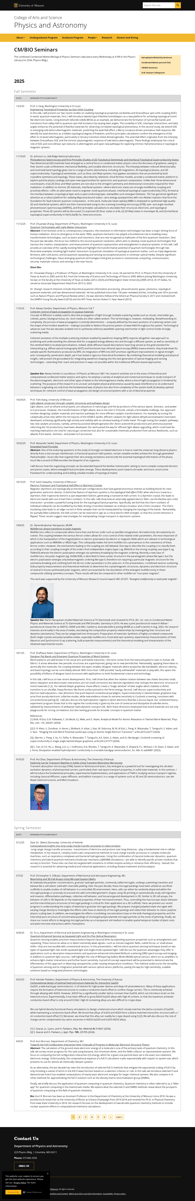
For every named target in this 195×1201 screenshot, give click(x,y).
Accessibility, (108, 1193)
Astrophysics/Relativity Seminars (156, 57)
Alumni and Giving (127, 37)
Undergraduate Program (44, 37)
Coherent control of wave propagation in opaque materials (62, 311)
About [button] (19, 37)
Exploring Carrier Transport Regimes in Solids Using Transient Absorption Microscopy (76, 762)
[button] (32, 1192)
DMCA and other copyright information (85, 1193)
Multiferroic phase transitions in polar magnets (55, 528)
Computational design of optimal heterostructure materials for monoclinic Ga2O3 (74, 982)
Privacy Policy (20, 1182)
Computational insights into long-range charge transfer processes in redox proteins (75, 845)
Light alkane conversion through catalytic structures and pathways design (70, 403)
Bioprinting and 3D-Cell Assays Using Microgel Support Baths (63, 879)
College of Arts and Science (38, 17)
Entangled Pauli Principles (44, 446)
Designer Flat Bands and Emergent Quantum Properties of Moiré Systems (69, 656)
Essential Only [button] (13, 1192)
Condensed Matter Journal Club (156, 62)
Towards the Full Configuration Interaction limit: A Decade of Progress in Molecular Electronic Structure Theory (89, 1044)
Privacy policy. (120, 1193)
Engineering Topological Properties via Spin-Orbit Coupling (61, 109)
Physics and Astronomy (50, 25)
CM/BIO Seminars (149, 67)
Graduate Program (72, 37)
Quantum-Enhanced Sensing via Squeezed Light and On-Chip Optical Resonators (73, 936)
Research (107, 37)
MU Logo (16, 5)
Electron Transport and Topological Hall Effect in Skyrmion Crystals (66, 485)
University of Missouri (31, 5)
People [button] (92, 37)
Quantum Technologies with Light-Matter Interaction (58, 227)
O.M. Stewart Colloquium (153, 72)
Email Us (24, 1166)
